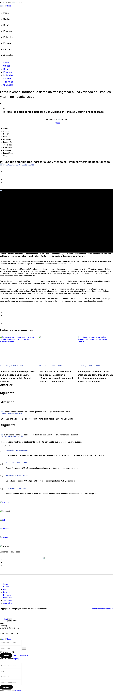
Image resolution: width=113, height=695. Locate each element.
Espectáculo (8, 153)
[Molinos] (56, 537)
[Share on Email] (4, 182)
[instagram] (5, 568)
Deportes (7, 150)
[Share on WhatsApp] (4, 177)
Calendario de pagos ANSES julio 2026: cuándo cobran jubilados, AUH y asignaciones (41, 481)
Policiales (7, 139)
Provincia (7, 136)
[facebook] (5, 560)
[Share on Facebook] (4, 171)
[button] (56, 111)
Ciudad (6, 131)
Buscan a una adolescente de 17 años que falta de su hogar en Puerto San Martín (37, 419)
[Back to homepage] (5, 639)
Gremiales (7, 147)
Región (6, 134)
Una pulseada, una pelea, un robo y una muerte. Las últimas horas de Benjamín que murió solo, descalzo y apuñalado (55, 455)
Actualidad (9, 450)
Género (6, 156)
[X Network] (5, 562)
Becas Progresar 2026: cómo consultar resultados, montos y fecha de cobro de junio (42, 468)
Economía (7, 142)
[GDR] (56, 519)
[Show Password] (24, 648)
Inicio (5, 128)
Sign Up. (16, 659)
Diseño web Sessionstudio (102, 609)
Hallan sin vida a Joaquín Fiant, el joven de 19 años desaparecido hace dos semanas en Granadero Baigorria (51, 493)
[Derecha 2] (56, 528)
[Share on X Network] (4, 174)
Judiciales (7, 145)
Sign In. (18, 691)
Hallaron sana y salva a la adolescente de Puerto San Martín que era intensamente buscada (41, 442)
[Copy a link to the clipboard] (4, 185)
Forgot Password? (20, 655)
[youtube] (5, 565)
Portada (80, 366)
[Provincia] (56, 502)
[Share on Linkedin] (4, 179)
